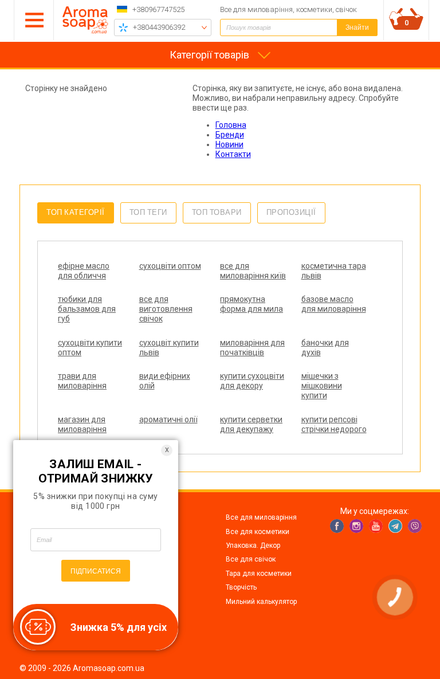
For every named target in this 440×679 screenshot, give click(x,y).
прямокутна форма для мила (251, 304)
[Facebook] (337, 526)
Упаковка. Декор (253, 545)
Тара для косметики (259, 574)
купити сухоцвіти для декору (252, 380)
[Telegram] (395, 526)
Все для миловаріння (261, 517)
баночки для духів (325, 347)
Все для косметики (257, 532)
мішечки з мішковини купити (321, 385)
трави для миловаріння (82, 380)
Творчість (241, 587)
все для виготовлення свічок (165, 309)
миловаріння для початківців (252, 347)
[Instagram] (356, 526)
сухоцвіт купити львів (169, 347)
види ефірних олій (164, 380)
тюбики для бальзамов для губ (87, 309)
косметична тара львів (333, 270)
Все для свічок (251, 559)
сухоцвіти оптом (170, 265)
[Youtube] (376, 526)
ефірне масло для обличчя (83, 270)
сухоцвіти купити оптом (90, 347)
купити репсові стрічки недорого (334, 424)
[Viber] (415, 526)
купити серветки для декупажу (251, 424)
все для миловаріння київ (253, 270)
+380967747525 (158, 9)
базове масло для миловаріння (333, 304)
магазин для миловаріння (82, 424)
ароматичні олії (168, 419)
